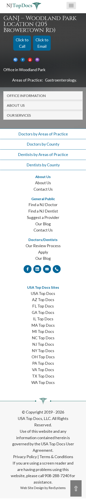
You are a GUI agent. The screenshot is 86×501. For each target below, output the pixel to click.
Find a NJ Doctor (43, 204)
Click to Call (22, 43)
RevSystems (57, 488)
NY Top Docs (43, 350)
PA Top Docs (43, 363)
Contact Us (43, 189)
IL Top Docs (43, 318)
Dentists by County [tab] (43, 164)
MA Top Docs (43, 325)
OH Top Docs (43, 356)
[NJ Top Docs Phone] (57, 268)
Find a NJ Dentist (43, 211)
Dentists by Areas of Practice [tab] (43, 154)
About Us (43, 182)
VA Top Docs (43, 369)
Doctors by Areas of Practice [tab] (43, 133)
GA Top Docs (43, 312)
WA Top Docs (43, 382)
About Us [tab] (16, 105)
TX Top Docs (43, 376)
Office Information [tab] (26, 95)
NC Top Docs (43, 337)
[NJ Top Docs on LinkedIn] (37, 268)
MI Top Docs (43, 331)
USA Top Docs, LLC (34, 418)
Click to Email (42, 43)
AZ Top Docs (43, 299)
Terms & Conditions (56, 456)
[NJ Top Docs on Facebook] (28, 268)
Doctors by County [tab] (43, 144)
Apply (43, 252)
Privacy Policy (25, 456)
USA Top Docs (43, 293)
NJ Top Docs (43, 344)
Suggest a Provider (43, 217)
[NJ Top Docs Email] (47, 268)
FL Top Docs (43, 306)
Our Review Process (43, 245)
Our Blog (43, 223)
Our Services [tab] (19, 115)
